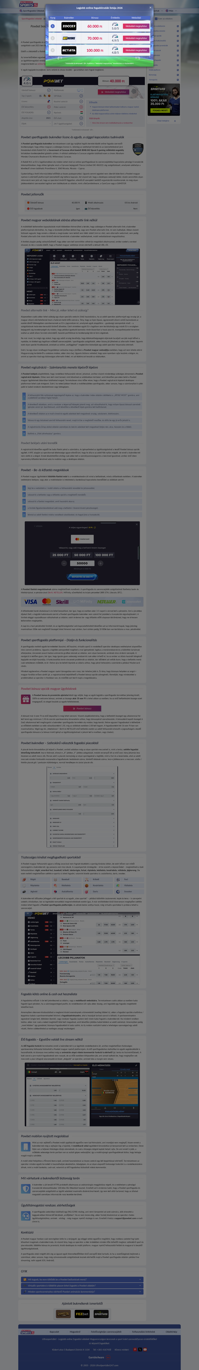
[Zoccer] (68, 26)
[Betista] (68, 50)
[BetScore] (68, 38)
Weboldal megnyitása (136, 26)
